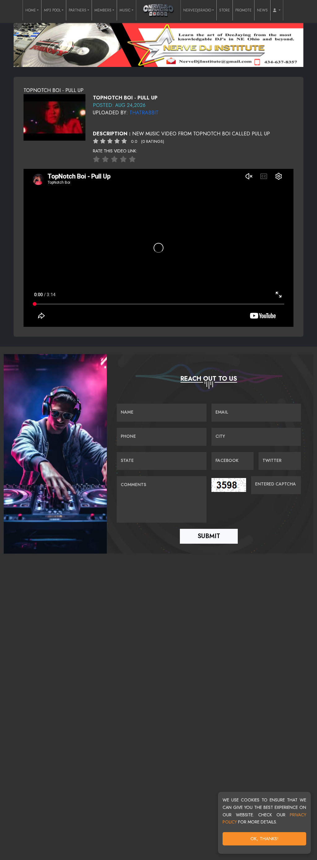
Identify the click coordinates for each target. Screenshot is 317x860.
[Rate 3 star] (114, 159)
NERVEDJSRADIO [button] (197, 10)
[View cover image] (54, 117)
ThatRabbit (143, 112)
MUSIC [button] (125, 10)
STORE (224, 10)
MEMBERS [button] (102, 10)
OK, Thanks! (264, 838)
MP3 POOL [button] (52, 10)
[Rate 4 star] (123, 159)
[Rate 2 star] (105, 159)
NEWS (262, 10)
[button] (276, 10)
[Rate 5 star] (132, 159)
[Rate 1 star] (96, 159)
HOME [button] (30, 10)
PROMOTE (243, 10)
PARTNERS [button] (77, 10)
